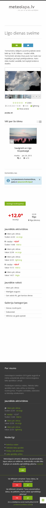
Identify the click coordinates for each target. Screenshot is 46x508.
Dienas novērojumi (13, 308)
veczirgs (19, 237)
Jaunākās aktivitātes (16, 229)
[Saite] (23, 136)
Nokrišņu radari (12, 444)
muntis (17, 155)
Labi (22, 470)
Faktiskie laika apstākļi (15, 448)
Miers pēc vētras (13, 234)
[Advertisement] (23, 18)
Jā (28, 485)
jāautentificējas (25, 182)
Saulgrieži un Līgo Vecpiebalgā (23, 149)
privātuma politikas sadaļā (23, 504)
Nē (17, 485)
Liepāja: (12, 241)
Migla (17, 275)
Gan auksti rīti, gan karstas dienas (19, 295)
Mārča (18, 244)
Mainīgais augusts (13, 291)
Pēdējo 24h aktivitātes (15, 451)
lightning (18, 260)
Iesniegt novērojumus (15, 203)
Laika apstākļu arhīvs (14, 454)
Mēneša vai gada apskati (16, 316)
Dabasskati (10, 312)
